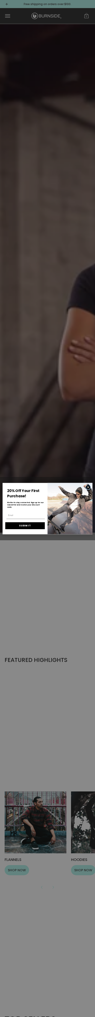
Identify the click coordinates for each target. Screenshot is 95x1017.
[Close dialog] (88, 487)
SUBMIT (25, 525)
